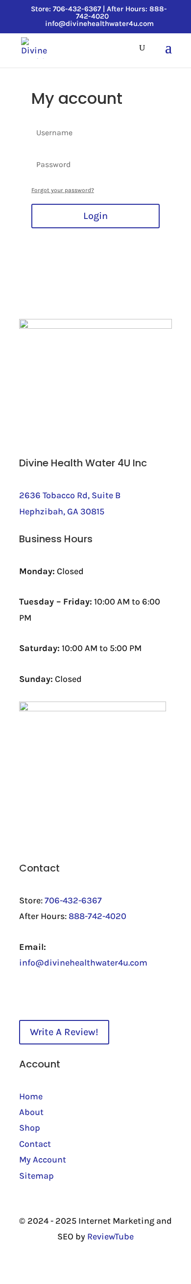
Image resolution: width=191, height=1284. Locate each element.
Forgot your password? (62, 190)
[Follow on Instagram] (66, 993)
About (31, 1112)
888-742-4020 (97, 916)
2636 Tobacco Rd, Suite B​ (69, 495)
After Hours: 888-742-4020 (121, 12)
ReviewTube (110, 1236)
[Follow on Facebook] (27, 993)
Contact (35, 1144)
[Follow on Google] (86, 993)
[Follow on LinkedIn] (46, 993)
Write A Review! (64, 1032)
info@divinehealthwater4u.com (83, 962)
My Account (42, 1159)
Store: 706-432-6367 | (69, 8)
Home (31, 1096)
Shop (29, 1127)
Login (95, 215)
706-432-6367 (73, 900)
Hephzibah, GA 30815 (61, 511)
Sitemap (36, 1175)
